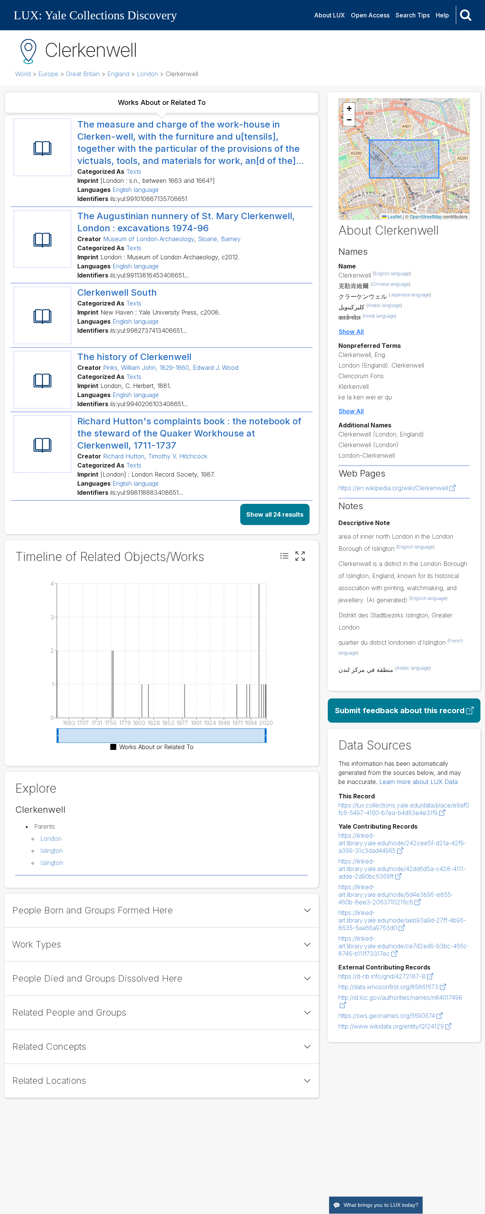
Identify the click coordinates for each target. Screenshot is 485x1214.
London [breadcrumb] (147, 74)
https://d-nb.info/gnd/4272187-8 (382, 976)
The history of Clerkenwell (134, 356)
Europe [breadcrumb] (48, 74)
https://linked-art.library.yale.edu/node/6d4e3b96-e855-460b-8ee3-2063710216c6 (396, 894)
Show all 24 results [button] (275, 514)
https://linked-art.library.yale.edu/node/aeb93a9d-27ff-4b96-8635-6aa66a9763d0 (402, 920)
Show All (351, 331)
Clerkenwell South (117, 292)
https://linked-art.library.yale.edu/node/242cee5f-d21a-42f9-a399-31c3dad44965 (402, 843)
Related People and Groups (69, 1012)
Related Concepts (49, 1046)
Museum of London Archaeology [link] (148, 239)
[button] (284, 556)
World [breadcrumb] (23, 74)
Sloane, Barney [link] (219, 239)
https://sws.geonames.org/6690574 (386, 1015)
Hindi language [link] (379, 316)
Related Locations (49, 1080)
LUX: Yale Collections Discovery (95, 15)
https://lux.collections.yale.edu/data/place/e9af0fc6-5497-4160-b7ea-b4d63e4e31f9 (403, 809)
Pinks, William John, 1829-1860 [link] (146, 367)
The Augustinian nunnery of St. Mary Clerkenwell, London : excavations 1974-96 (186, 222)
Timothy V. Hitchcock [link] (177, 456)
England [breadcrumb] (118, 74)
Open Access (370, 15)
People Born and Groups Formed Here (92, 910)
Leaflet (394, 216)
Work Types (36, 944)
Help (442, 15)
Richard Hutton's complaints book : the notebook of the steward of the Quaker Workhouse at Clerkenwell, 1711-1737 (189, 433)
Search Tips (413, 15)
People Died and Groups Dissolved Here (97, 978)
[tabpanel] (162, 324)
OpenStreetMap (426, 216)
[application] (161, 665)
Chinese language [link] (390, 284)
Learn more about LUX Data (418, 781)
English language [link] (136, 189)
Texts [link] (133, 171)
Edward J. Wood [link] (215, 367)
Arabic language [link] (384, 305)
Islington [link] (51, 850)
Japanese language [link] (410, 295)
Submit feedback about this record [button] (400, 710)
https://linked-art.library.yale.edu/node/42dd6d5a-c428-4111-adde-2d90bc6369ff (402, 868)
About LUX (329, 15)
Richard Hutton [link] (123, 456)
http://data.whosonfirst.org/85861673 (388, 987)
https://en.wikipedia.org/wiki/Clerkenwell (393, 488)
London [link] (50, 838)
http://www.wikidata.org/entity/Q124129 (391, 1026)
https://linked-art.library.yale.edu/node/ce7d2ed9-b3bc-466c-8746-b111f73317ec (403, 946)
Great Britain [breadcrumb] (83, 74)
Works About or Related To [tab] (162, 102)
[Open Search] (465, 15)
